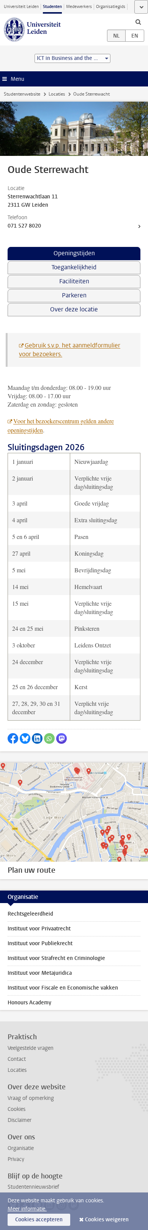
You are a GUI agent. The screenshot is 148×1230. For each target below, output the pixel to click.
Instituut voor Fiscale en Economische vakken (63, 987)
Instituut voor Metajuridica (40, 973)
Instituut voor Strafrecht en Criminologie (56, 958)
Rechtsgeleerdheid (30, 913)
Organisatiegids (110, 6)
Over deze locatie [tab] (74, 309)
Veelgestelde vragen (31, 1048)
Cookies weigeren (107, 1219)
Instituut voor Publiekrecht (40, 943)
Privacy (16, 1159)
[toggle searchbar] (138, 22)
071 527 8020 (24, 225)
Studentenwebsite (22, 94)
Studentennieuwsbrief (33, 1187)
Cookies (16, 1109)
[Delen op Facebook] (13, 738)
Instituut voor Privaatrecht (39, 928)
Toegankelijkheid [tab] (74, 267)
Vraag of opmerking (31, 1098)
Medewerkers (79, 6)
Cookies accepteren (39, 1219)
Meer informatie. (27, 1209)
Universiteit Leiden (21, 6)
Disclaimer (19, 1120)
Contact (17, 1059)
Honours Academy (29, 1002)
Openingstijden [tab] (74, 253)
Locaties (57, 94)
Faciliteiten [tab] (74, 281)
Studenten (52, 6)
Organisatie (21, 1148)
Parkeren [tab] (74, 295)
